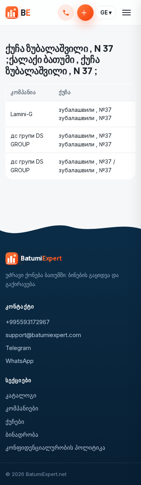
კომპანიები (21, 408)
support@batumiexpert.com (43, 335)
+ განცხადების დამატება (85, 12)
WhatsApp (19, 361)
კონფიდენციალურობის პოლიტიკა (55, 447)
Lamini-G (22, 114)
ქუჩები (14, 421)
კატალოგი (20, 395)
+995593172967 (66, 12)
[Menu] (127, 12)
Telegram (18, 348)
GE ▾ (106, 12)
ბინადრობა (21, 434)
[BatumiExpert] (17, 12)
